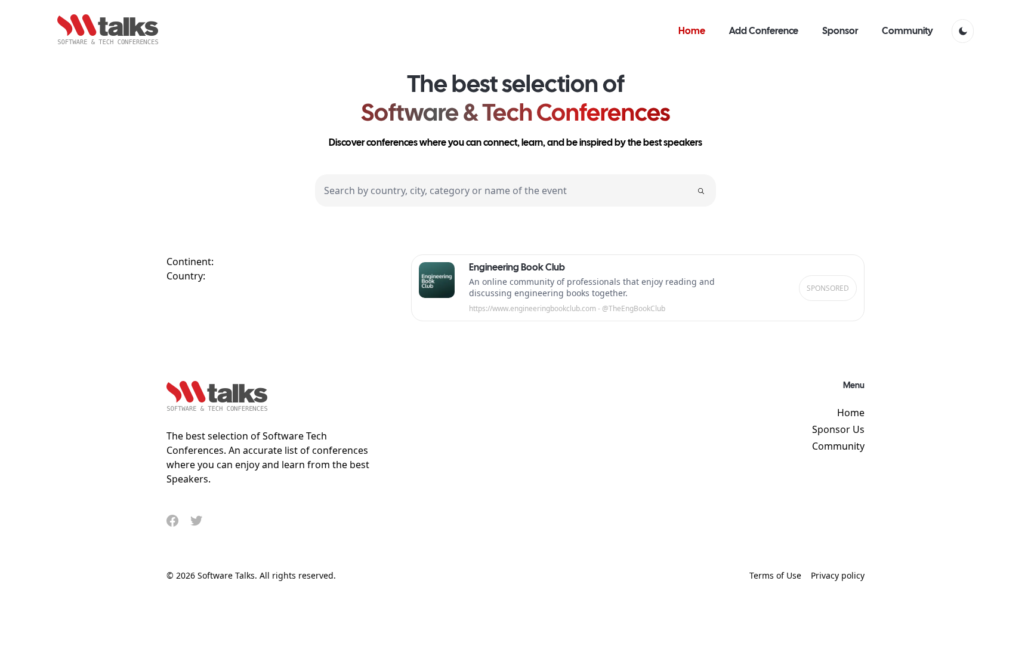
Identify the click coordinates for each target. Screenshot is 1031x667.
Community (838, 446)
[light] (963, 31)
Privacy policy (838, 575)
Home (851, 412)
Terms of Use (775, 575)
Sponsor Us (838, 429)
